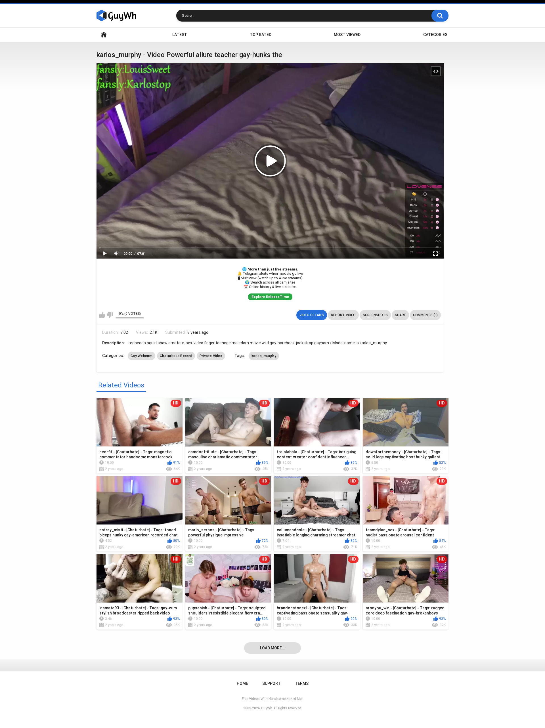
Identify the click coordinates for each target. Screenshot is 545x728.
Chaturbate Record (176, 356)
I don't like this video (110, 315)
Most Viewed (347, 34)
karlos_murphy (263, 356)
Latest (179, 34)
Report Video (343, 315)
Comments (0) (425, 315)
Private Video (211, 356)
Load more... (272, 648)
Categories (435, 34)
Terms (302, 683)
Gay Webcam (141, 356)
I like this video (102, 315)
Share (400, 315)
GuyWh (266, 708)
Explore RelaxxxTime (270, 297)
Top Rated (260, 34)
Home (104, 35)
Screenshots (375, 315)
